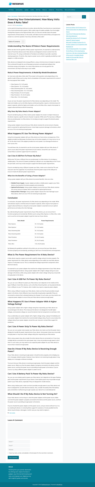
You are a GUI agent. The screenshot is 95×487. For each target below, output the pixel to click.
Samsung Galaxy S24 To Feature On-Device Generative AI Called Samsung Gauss (76, 30)
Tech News (11, 9)
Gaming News (19, 9)
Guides (32, 9)
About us (44, 9)
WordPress (59, 484)
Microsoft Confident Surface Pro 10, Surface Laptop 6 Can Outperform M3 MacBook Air (76, 44)
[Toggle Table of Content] (22, 41)
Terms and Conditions (70, 9)
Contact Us (51, 9)
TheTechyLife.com (45, 484)
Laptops (26, 9)
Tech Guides (14, 16)
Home (9, 16)
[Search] (84, 17)
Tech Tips (38, 9)
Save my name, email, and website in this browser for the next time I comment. (31, 453)
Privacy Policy (59, 9)
